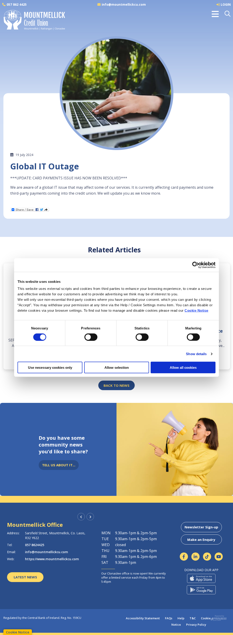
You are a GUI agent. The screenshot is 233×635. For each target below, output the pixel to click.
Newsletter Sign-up (201, 527)
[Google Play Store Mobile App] (201, 589)
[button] (228, 14)
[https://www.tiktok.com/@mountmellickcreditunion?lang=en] (207, 556)
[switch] (90, 337)
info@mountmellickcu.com (124, 4)
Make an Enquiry (201, 539)
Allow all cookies (183, 367)
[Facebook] (184, 556)
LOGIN (226, 4)
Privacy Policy (196, 624)
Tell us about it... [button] (58, 465)
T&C (193, 618)
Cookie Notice (196, 310)
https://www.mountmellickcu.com (53, 559)
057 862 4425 (17, 4)
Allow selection (116, 367)
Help (180, 618)
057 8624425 (35, 545)
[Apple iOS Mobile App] (201, 578)
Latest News (25, 577)
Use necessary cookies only (50, 367)
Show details (196, 354)
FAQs (168, 618)
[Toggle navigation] (215, 14)
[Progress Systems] (219, 617)
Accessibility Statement (143, 618)
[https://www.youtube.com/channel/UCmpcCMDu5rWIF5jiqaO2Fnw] (219, 556)
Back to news (116, 385)
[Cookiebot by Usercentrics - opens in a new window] (195, 264)
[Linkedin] (195, 556)
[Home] (30, 21)
